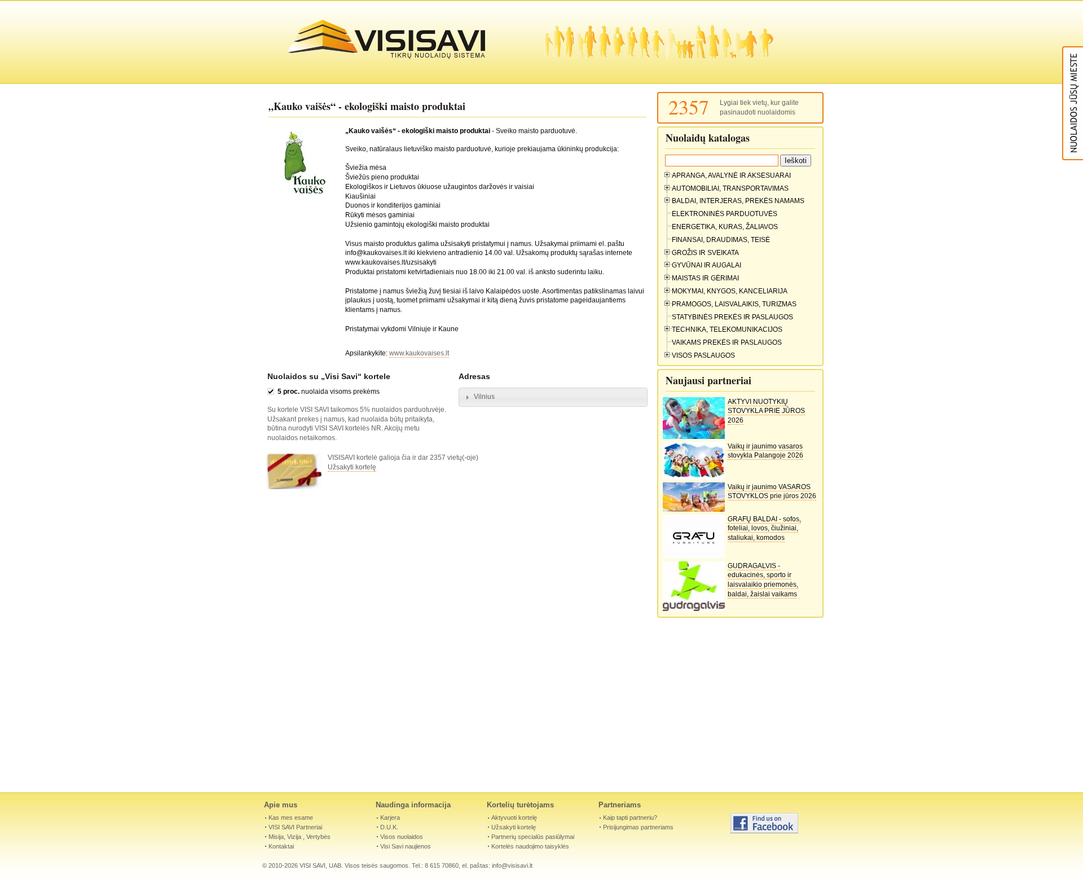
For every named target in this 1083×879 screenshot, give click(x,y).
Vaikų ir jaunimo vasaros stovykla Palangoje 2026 (765, 451)
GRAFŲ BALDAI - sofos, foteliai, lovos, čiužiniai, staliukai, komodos (764, 528)
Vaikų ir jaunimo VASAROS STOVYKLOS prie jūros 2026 (772, 491)
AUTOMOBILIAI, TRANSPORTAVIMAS (730, 188)
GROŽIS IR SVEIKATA (705, 253)
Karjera (390, 817)
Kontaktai (281, 846)
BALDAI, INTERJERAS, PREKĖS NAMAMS (738, 201)
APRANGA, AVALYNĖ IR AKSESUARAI (731, 175)
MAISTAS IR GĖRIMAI (705, 278)
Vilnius (484, 397)
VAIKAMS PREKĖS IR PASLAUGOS (727, 342)
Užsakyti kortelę (352, 467)
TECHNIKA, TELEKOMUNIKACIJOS (727, 329)
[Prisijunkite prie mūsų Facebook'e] (764, 831)
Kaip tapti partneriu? (630, 817)
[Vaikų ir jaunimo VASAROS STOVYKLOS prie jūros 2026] (694, 509)
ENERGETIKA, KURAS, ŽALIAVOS (725, 227)
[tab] (553, 397)
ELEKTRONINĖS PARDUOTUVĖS (724, 214)
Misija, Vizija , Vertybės (299, 836)
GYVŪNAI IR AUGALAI (706, 265)
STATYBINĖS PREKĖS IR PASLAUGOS (732, 317)
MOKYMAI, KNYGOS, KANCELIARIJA (729, 291)
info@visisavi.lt (512, 865)
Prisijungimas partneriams (638, 827)
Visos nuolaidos (401, 836)
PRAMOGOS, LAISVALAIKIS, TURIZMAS (734, 304)
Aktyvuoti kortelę (514, 817)
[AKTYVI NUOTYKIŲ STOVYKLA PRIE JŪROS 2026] (694, 437)
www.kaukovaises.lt (419, 353)
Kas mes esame (290, 817)
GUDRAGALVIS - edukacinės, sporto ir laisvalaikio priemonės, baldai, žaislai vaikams (763, 580)
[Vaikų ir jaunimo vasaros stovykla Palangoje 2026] (694, 477)
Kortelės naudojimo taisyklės (530, 846)
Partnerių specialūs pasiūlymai (532, 836)
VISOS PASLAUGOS (703, 355)
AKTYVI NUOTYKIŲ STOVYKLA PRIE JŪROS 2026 (766, 411)
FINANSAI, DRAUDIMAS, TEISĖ (721, 240)
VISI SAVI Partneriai (295, 827)
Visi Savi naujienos (405, 846)
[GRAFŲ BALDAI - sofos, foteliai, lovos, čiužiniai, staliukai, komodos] (694, 556)
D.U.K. (389, 827)
